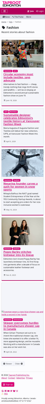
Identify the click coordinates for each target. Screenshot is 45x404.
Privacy (29, 378)
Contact (11, 378)
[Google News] (2, 391)
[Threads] (17, 391)
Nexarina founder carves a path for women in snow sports (20, 186)
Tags (10, 22)
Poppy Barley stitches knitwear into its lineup (18, 253)
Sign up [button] (9, 384)
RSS (6, 393)
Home (3, 22)
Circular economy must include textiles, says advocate (18, 77)
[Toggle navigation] (4, 11)
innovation (18, 320)
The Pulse (18, 17)
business (7, 71)
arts (15, 71)
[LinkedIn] (5, 391)
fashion (16, 180)
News (7, 17)
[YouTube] (8, 391)
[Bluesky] (14, 391)
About (4, 378)
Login (41, 11)
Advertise (20, 378)
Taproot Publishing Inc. (19, 375)
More (28, 17)
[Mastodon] (11, 391)
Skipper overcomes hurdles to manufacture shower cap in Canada (21, 326)
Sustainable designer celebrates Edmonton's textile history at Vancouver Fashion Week (21, 119)
